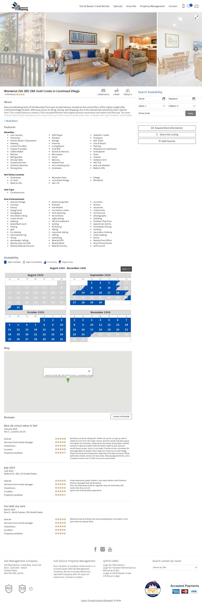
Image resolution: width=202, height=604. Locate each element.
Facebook (95, 549)
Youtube (110, 549)
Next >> (126, 269)
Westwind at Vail (111, 570)
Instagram (102, 549)
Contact (173, 6)
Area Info (131, 6)
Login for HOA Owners (114, 565)
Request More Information (169, 128)
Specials (118, 6)
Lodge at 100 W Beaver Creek (117, 573)
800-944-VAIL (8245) (13, 573)
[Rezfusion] (31, 589)
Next (196, 49)
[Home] (21, 6)
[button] (68, 380)
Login (83, 600)
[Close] (89, 371)
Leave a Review (121, 416)
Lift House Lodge (111, 576)
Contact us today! (74, 577)
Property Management (152, 6)
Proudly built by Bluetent (100, 600)
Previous (6, 49)
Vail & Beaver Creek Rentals (95, 6)
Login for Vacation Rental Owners (119, 567)
